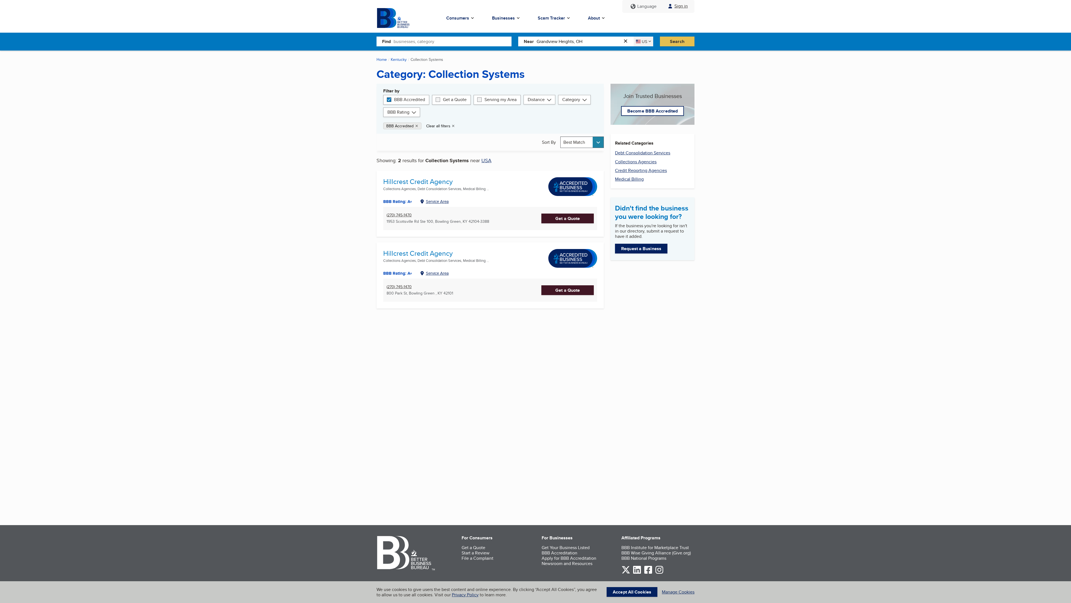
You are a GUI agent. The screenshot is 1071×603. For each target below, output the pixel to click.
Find (386, 41)
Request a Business (641, 248)
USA (486, 160)
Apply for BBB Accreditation (569, 558)
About (594, 18)
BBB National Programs (643, 558)
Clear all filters (438, 126)
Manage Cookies (678, 592)
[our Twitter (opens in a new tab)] (625, 573)
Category (571, 99)
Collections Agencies (636, 162)
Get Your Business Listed (566, 547)
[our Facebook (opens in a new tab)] (648, 573)
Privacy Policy (465, 595)
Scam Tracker (551, 18)
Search (677, 41)
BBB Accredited (409, 99)
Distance (536, 99)
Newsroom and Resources (567, 563)
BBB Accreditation (559, 553)
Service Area (437, 201)
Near (529, 41)
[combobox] (453, 41)
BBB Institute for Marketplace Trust (655, 547)
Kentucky (399, 59)
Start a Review (475, 553)
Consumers (457, 18)
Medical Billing (629, 179)
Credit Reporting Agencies (641, 170)
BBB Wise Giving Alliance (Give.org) (656, 553)
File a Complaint (477, 558)
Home (382, 59)
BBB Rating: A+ (397, 273)
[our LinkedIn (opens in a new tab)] (637, 573)
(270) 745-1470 (399, 215)
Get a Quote (455, 99)
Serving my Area (500, 99)
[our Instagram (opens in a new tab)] (659, 573)
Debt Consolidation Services (642, 153)
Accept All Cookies (632, 592)
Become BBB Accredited (652, 111)
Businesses (503, 18)
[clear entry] (627, 41)
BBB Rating (398, 112)
